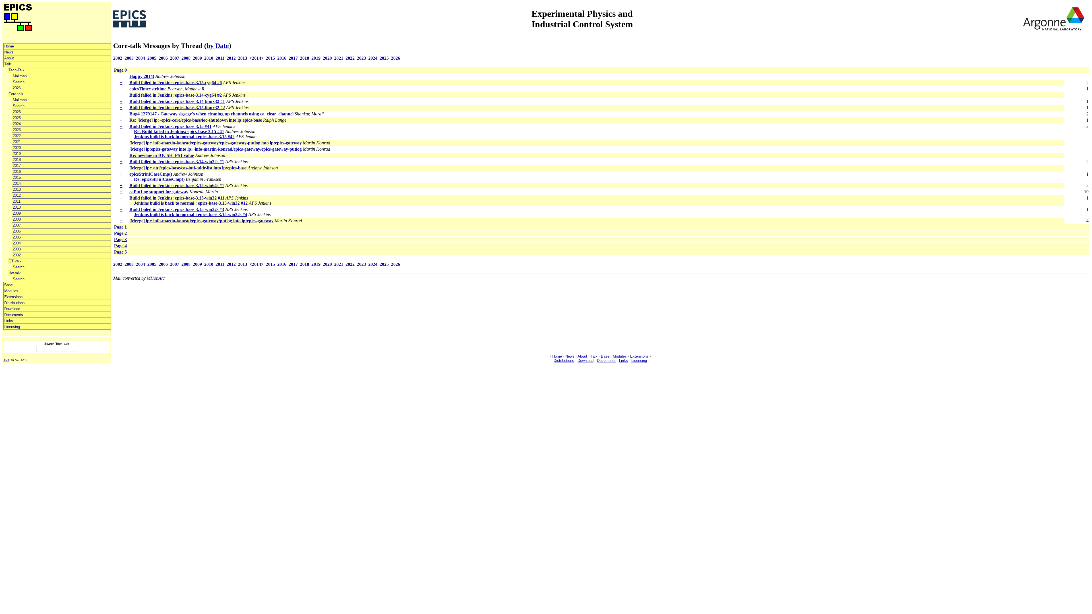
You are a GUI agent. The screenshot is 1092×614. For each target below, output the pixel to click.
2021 (17, 142)
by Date (217, 45)
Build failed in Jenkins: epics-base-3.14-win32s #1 (176, 161)
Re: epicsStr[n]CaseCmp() (159, 179)
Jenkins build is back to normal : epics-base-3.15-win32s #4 (190, 214)
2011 (16, 201)
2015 (17, 177)
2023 (17, 130)
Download (12, 309)
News (8, 52)
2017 (17, 165)
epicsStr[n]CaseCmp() (150, 174)
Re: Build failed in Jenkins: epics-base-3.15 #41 (179, 131)
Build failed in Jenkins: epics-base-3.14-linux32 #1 (177, 101)
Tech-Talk (16, 70)
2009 (17, 213)
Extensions (13, 297)
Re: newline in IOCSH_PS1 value (161, 155)
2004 (17, 243)
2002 (17, 255)
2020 (17, 148)
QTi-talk (15, 261)
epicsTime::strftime (147, 88)
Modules (11, 291)
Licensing (12, 327)
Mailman (20, 76)
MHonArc (156, 278)
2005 (17, 237)
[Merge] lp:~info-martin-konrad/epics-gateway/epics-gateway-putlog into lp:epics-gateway (215, 142)
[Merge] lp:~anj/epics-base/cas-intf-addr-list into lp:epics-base (188, 167)
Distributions (14, 303)
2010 (17, 207)
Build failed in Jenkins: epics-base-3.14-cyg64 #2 (175, 95)
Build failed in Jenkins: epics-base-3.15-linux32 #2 (177, 107)
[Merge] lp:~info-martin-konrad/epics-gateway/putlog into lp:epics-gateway (201, 220)
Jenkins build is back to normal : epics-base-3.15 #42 (184, 136)
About (9, 58)
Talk (7, 64)
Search (18, 82)
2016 (17, 171)
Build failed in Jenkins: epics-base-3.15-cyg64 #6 (175, 82)
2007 (17, 225)
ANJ (6, 360)
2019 (17, 154)
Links (8, 321)
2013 (17, 189)
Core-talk (16, 94)
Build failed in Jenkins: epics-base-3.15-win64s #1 (176, 185)
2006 (17, 231)
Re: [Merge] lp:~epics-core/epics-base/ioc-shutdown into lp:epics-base (195, 120)
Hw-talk (15, 273)
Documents (13, 315)
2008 (17, 219)
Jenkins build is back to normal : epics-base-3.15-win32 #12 (191, 203)
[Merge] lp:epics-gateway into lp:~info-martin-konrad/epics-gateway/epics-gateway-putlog (215, 149)
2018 (17, 159)
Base (8, 285)
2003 (17, 249)
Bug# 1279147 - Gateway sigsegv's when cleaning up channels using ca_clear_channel (211, 113)
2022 (17, 136)
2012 (17, 195)
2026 (17, 88)
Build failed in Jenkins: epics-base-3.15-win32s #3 (176, 209)
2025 (17, 118)
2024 (17, 124)
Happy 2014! (141, 76)
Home (9, 46)
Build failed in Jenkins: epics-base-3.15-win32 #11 (176, 198)
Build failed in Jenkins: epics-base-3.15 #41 (170, 126)
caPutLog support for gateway (158, 191)
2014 (17, 183)
